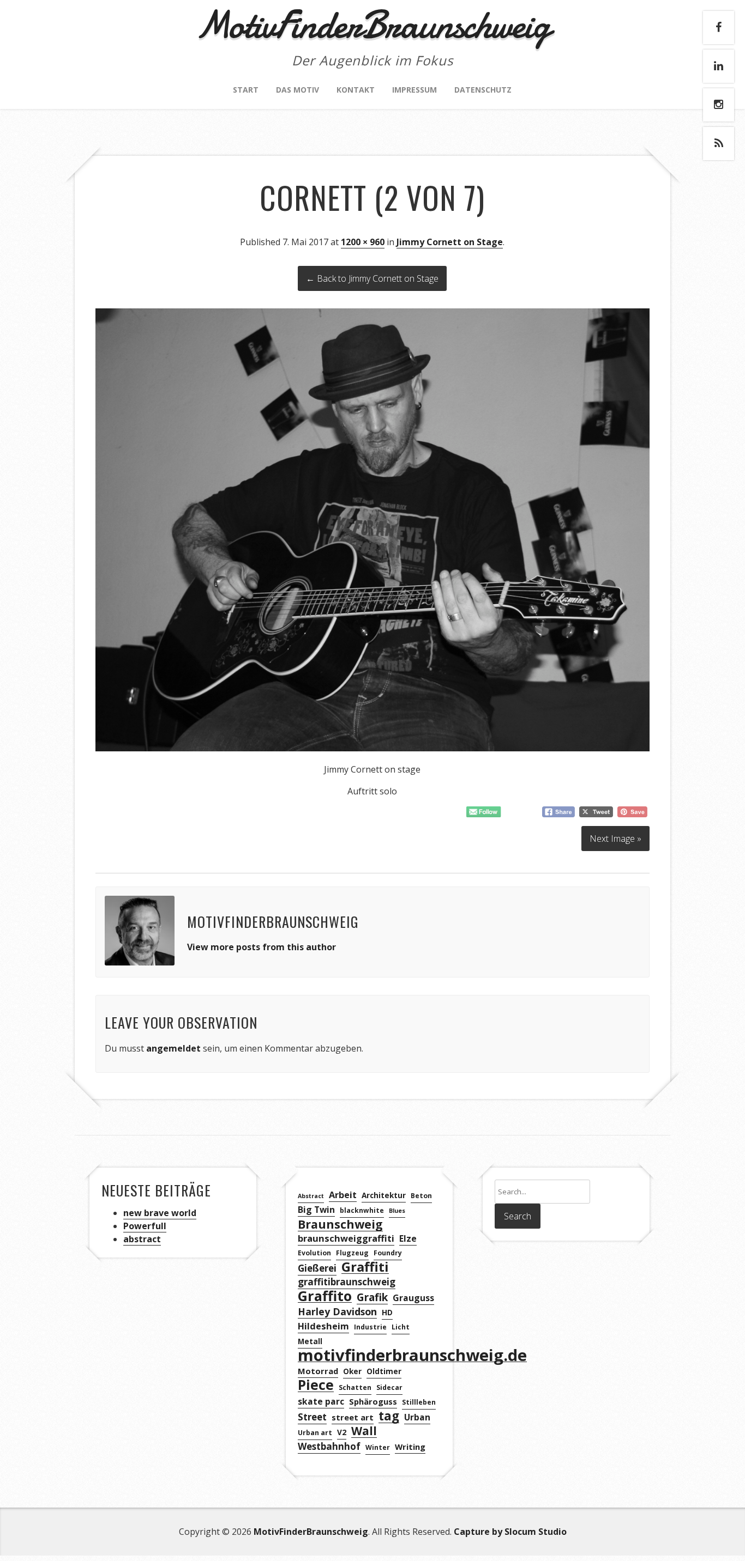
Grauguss (413, 1298)
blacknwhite (362, 1210)
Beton (421, 1195)
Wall (364, 1431)
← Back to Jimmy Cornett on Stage (372, 278)
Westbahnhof (329, 1446)
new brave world (159, 1213)
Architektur (384, 1195)
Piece (316, 1385)
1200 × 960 (362, 242)
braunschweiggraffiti (346, 1238)
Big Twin (316, 1210)
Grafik (372, 1297)
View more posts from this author (261, 947)
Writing (410, 1446)
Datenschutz (483, 89)
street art (353, 1417)
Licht (401, 1327)
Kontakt (356, 89)
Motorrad (318, 1370)
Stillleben (419, 1402)
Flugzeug (352, 1253)
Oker (352, 1371)
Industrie (370, 1327)
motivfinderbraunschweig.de (412, 1355)
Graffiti (365, 1267)
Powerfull (144, 1226)
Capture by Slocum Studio (510, 1532)
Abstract (311, 1196)
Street (312, 1417)
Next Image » (615, 839)
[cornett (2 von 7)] (372, 748)
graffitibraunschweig (346, 1281)
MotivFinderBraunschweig (311, 1532)
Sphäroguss (373, 1401)
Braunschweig (340, 1224)
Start (246, 89)
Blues (397, 1210)
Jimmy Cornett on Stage (449, 242)
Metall (310, 1341)
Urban (417, 1417)
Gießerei (317, 1268)
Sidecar (389, 1387)
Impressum (414, 89)
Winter (377, 1447)
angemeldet (173, 1048)
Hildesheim (323, 1326)
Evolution (314, 1253)
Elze (408, 1238)
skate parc (321, 1401)
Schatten (355, 1387)
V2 (341, 1432)
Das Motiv (297, 89)
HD (387, 1312)
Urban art (315, 1432)
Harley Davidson (337, 1311)
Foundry (388, 1253)
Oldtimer (384, 1371)
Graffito (325, 1296)
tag (388, 1416)
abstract (142, 1239)
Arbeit (343, 1195)
